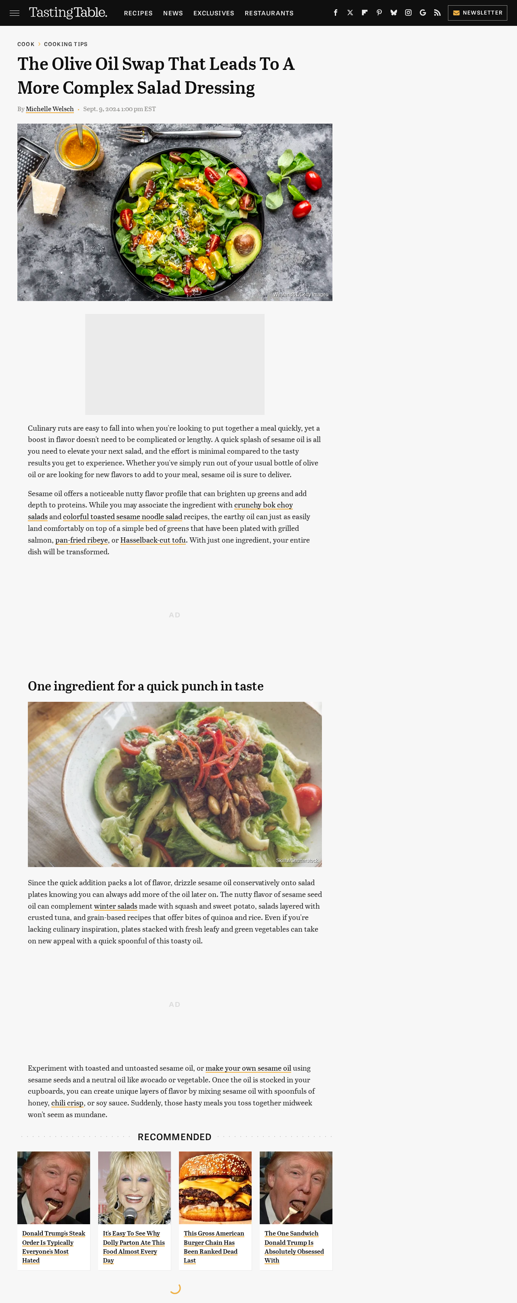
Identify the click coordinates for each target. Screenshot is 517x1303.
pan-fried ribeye (81, 540)
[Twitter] (350, 14)
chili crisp (67, 1102)
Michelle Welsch (50, 108)
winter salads (115, 906)
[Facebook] (336, 14)
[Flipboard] (365, 14)
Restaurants (269, 12)
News (173, 12)
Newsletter (483, 12)
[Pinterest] (379, 14)
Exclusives (213, 12)
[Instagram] (408, 14)
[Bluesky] (394, 14)
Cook (26, 43)
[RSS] (437, 14)
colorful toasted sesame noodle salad (122, 516)
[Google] (423, 14)
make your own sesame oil (248, 1068)
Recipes (138, 12)
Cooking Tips (66, 43)
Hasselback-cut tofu (153, 540)
